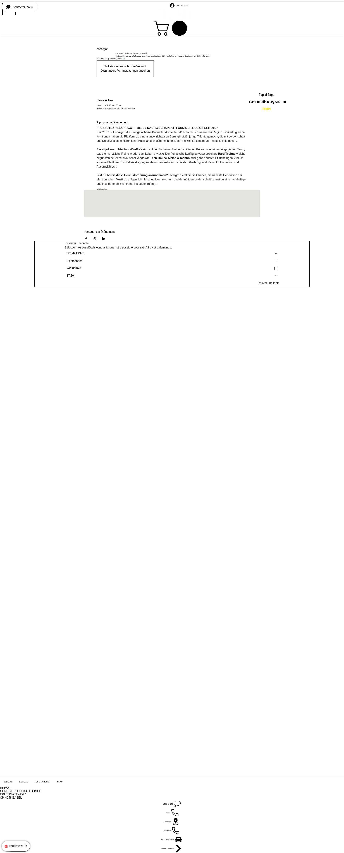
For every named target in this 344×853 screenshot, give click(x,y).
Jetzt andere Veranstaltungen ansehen (125, 70)
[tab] (8, 781)
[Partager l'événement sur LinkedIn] (103, 238)
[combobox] (172, 253)
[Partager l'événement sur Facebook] (86, 238)
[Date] (276, 268)
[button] (172, 28)
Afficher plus (102, 189)
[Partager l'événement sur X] (95, 238)
